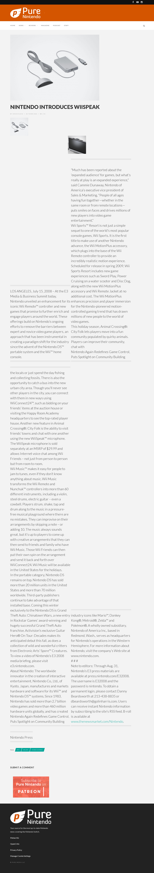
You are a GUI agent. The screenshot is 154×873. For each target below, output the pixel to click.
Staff (66, 25)
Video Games (37, 750)
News (21, 25)
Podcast (56, 25)
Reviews (32, 25)
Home (12, 25)
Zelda (25, 750)
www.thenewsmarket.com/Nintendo (97, 721)
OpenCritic (14, 844)
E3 (44, 114)
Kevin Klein (18, 114)
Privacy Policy (16, 850)
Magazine (45, 25)
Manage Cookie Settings (20, 856)
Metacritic (14, 838)
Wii (41, 114)
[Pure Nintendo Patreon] (31, 787)
